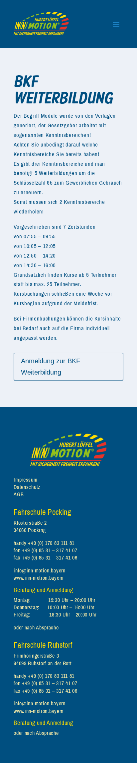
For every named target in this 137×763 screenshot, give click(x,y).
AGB (19, 494)
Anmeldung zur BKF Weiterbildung (50, 366)
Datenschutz (27, 487)
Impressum (25, 479)
